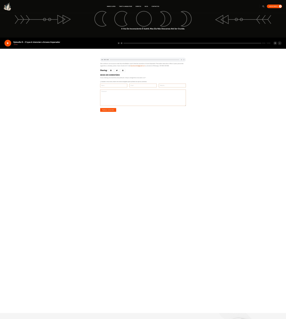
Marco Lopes (111, 6)
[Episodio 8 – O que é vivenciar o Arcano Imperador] (122, 70)
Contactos (155, 6)
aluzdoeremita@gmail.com (137, 66)
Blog (146, 6)
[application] (202, 43)
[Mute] (275, 43)
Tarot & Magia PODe (125, 6)
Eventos (138, 6)
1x (279, 43)
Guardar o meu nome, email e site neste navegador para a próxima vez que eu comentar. (124, 81)
